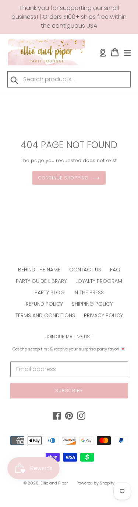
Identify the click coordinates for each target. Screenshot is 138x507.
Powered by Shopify (95, 483)
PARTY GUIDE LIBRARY (41, 281)
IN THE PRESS (89, 292)
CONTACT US (85, 269)
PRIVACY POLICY (103, 315)
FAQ (115, 269)
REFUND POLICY (44, 304)
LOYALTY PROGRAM (98, 281)
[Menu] (127, 52)
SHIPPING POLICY (92, 304)
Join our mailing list (69, 336)
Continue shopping (63, 178)
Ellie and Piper (54, 483)
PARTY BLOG (50, 292)
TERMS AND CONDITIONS (45, 315)
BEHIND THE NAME (39, 269)
